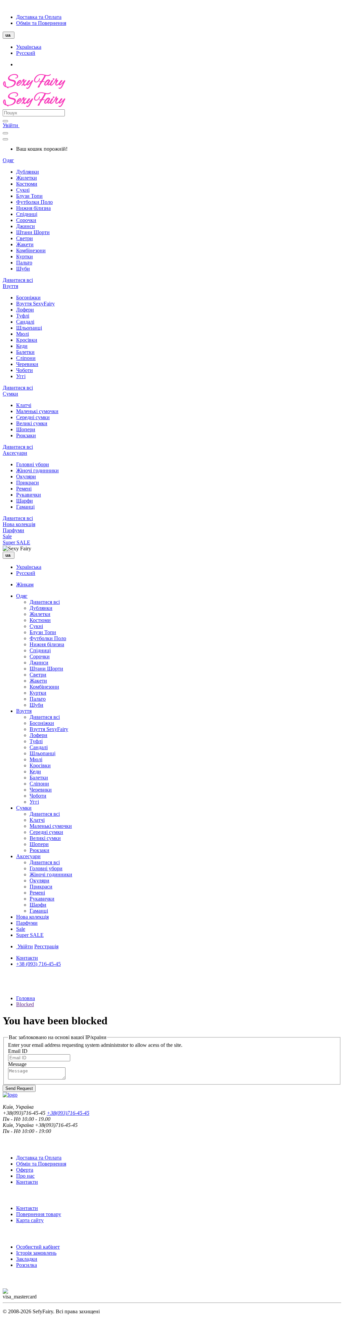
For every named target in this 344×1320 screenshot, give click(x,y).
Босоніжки (28, 297)
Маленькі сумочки (37, 411)
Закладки (26, 1259)
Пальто (24, 262)
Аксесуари (15, 453)
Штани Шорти (33, 232)
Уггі (21, 376)
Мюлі (22, 334)
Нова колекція (19, 524)
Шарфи (24, 501)
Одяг (8, 160)
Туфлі (22, 316)
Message (17, 1064)
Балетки (25, 352)
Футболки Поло (34, 202)
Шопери (25, 429)
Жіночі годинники (37, 470)
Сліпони (26, 358)
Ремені (24, 488)
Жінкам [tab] (25, 584)
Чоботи (24, 370)
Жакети (25, 244)
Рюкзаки (26, 435)
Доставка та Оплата (38, 17)
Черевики (27, 364)
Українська (28, 47)
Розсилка (26, 1265)
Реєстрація (46, 946)
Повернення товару (38, 1214)
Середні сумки (33, 417)
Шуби (23, 268)
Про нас (25, 1176)
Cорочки (26, 220)
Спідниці (26, 214)
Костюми (26, 184)
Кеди (22, 346)
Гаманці (25, 507)
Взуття (10, 286)
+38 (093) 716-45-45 (38, 964)
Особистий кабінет (38, 1247)
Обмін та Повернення (41, 23)
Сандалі (25, 322)
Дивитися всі (18, 280)
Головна (25, 998)
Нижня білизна (33, 208)
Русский (25, 53)
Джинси (25, 226)
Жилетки (26, 178)
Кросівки (26, 340)
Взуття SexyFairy (35, 303)
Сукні (23, 190)
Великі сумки (31, 423)
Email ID (18, 1051)
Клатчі (23, 405)
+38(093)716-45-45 (68, 1113)
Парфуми (13, 530)
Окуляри (26, 476)
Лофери (25, 310)
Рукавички (28, 495)
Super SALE (16, 542)
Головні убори (32, 464)
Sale (7, 536)
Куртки (24, 256)
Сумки (10, 394)
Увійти (11, 125)
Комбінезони (31, 250)
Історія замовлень (36, 1253)
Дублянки (27, 172)
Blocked (25, 1004)
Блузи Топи (29, 196)
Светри (24, 238)
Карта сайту (30, 1220)
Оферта (24, 1170)
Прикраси (27, 482)
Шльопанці (29, 328)
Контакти (27, 958)
